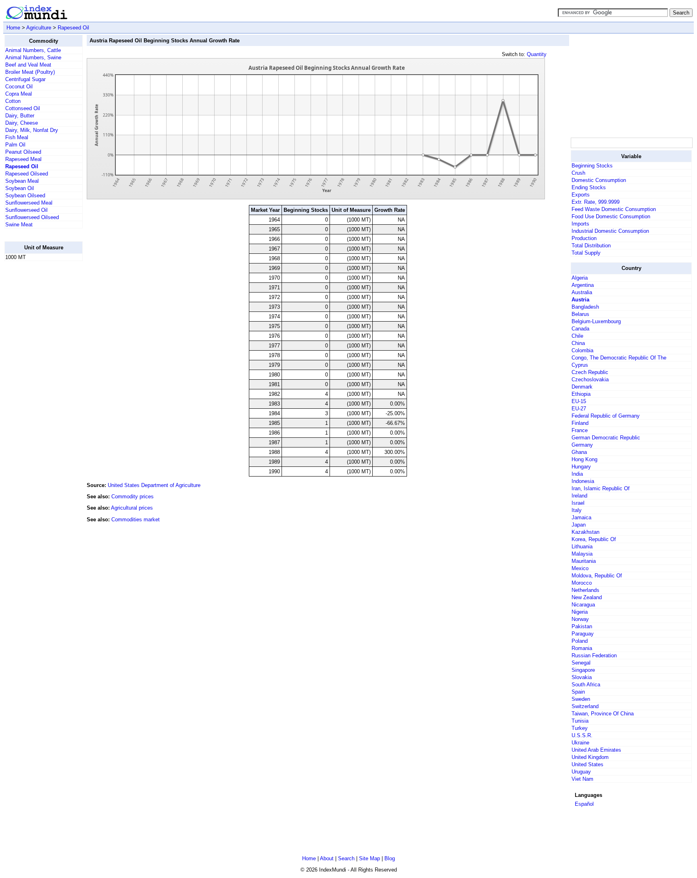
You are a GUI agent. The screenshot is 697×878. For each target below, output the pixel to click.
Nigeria (580, 612)
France (580, 430)
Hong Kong (584, 459)
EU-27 (579, 409)
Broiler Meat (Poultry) (30, 72)
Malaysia (582, 554)
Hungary (581, 467)
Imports (580, 224)
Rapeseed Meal (23, 159)
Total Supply (586, 253)
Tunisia (580, 721)
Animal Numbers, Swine (33, 57)
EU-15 (579, 401)
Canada (580, 329)
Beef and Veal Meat (28, 65)
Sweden (581, 699)
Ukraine (580, 743)
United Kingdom (590, 757)
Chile (577, 336)
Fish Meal (16, 137)
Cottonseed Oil (22, 108)
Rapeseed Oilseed (26, 174)
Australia (582, 292)
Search (346, 858)
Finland (580, 423)
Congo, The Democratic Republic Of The (619, 358)
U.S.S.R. (582, 735)
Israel (578, 503)
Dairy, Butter (19, 116)
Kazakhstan (585, 532)
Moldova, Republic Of (597, 576)
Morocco (582, 583)
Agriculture (38, 28)
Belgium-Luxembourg (596, 321)
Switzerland (585, 706)
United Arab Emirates (596, 750)
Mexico (580, 568)
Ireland (579, 496)
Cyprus (580, 365)
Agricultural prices (132, 508)
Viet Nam (582, 779)
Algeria (580, 278)
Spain (578, 692)
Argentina (583, 285)
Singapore (583, 670)
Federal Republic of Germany (606, 416)
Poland (580, 641)
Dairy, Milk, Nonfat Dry (31, 130)
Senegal (581, 663)
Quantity (537, 54)
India (577, 474)
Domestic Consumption (599, 180)
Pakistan (582, 626)
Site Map (369, 858)
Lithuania (582, 547)
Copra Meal (18, 94)
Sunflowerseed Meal (28, 203)
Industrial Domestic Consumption (610, 231)
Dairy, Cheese (21, 123)
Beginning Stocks (592, 166)
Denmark (582, 387)
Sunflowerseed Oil (26, 210)
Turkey (580, 728)
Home (13, 28)
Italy (577, 510)
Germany (582, 445)
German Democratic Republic (606, 438)
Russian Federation (594, 655)
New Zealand (587, 597)
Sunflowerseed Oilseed (32, 217)
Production (584, 238)
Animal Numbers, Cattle (33, 50)
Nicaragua (583, 605)
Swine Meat (19, 225)
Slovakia (582, 677)
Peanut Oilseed (23, 152)
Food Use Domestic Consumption (611, 216)
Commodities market (135, 519)
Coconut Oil (19, 87)
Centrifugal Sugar (25, 79)
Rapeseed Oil (73, 28)
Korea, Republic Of (594, 539)
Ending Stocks (589, 187)
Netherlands (585, 590)
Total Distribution (591, 245)
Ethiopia (581, 394)
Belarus (580, 314)
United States (587, 764)
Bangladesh (585, 307)
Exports (581, 195)
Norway (580, 619)
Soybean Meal (22, 181)
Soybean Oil (19, 188)
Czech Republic (590, 372)
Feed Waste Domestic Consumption (614, 209)
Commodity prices (132, 496)
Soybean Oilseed (25, 195)
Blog (389, 858)
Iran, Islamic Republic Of (601, 488)
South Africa (586, 684)
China (578, 343)
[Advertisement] (36, 389)
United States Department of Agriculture (154, 485)
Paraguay (583, 634)
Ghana (579, 452)
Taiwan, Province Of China (603, 714)
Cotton (13, 101)
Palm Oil (15, 145)
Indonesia (583, 481)
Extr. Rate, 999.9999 (596, 202)
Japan (579, 525)
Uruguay (581, 772)
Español (584, 804)
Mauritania (584, 561)
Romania (582, 648)
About (327, 858)
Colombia (582, 350)
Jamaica (581, 517)
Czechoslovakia (590, 379)
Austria (580, 300)
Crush (578, 173)
